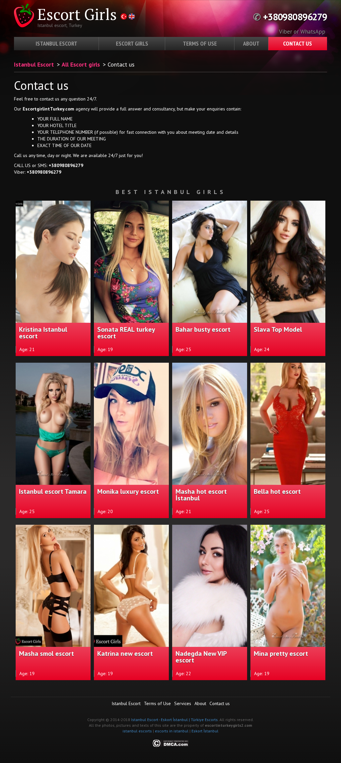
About (251, 43)
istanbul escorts (137, 730)
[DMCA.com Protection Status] (171, 742)
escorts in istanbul (171, 730)
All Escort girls (81, 64)
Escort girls (132, 43)
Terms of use (200, 43)
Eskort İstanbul (204, 730)
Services (182, 703)
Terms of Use (157, 703)
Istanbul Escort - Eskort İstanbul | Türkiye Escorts (174, 719)
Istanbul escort (56, 43)
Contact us (297, 43)
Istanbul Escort (34, 64)
